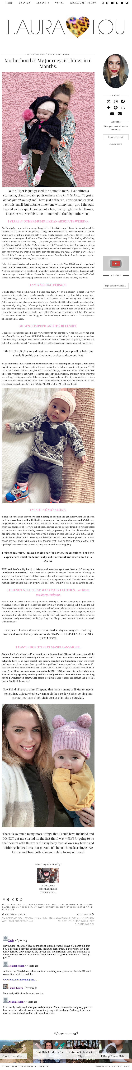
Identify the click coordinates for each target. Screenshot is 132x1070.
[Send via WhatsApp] (21, 899)
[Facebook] (117, 3)
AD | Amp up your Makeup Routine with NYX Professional (24, 917)
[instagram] (116, 102)
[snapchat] (123, 108)
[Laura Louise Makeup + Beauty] (66, 24)
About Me (43, 3)
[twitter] (109, 102)
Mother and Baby (58, 54)
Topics (59, 3)
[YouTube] (112, 3)
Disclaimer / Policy (83, 3)
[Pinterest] (107, 3)
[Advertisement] (117, 202)
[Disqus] (48, 975)
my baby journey (44, 907)
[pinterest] (116, 108)
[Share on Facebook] (8, 899)
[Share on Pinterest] (17, 899)
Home (9, 3)
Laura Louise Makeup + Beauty (29, 1066)
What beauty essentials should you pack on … (48, 888)
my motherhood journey (71, 907)
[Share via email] (4, 899)
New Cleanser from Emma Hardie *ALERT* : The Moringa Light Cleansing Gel (71, 919)
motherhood (77, 905)
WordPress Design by (113, 1066)
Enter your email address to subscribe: (116, 128)
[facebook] (123, 102)
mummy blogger (22, 907)
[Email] (122, 3)
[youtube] (112, 114)
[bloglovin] (108, 108)
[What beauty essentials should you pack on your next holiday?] (48, 875)
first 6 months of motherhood (48, 905)
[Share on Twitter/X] (13, 899)
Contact (24, 3)
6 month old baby (17, 905)
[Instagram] (103, 3)
